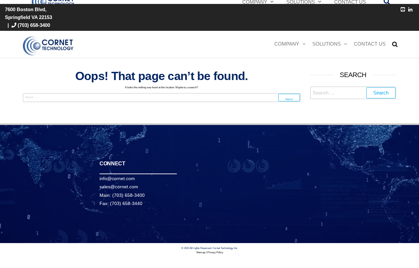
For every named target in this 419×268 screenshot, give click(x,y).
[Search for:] (162, 97)
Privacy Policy (215, 252)
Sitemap (200, 252)
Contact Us (370, 44)
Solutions (326, 44)
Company (286, 44)
